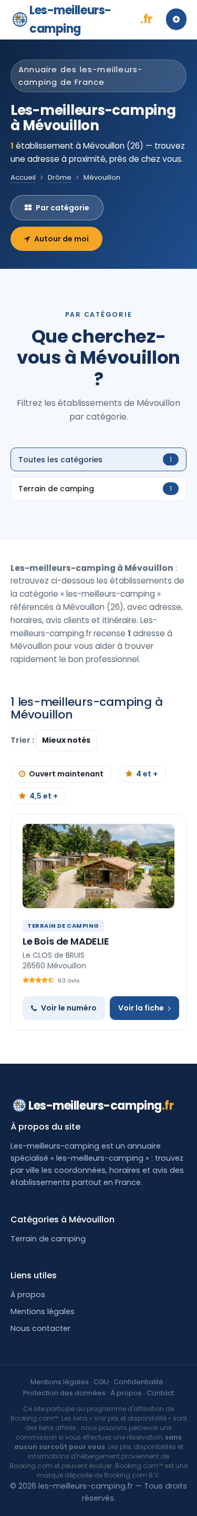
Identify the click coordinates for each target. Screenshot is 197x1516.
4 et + (147, 774)
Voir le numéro (69, 1008)
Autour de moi (61, 239)
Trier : (23, 740)
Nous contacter (40, 1328)
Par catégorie (62, 207)
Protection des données (64, 1393)
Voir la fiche (141, 1008)
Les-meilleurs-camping (90, 19)
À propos (28, 1294)
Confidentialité (138, 1382)
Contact (160, 1393)
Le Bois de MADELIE (66, 941)
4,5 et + (43, 796)
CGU (101, 1382)
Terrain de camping (48, 1238)
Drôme (59, 177)
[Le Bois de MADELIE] (98, 866)
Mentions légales (43, 1311)
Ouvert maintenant (66, 774)
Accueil (23, 177)
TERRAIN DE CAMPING (63, 925)
